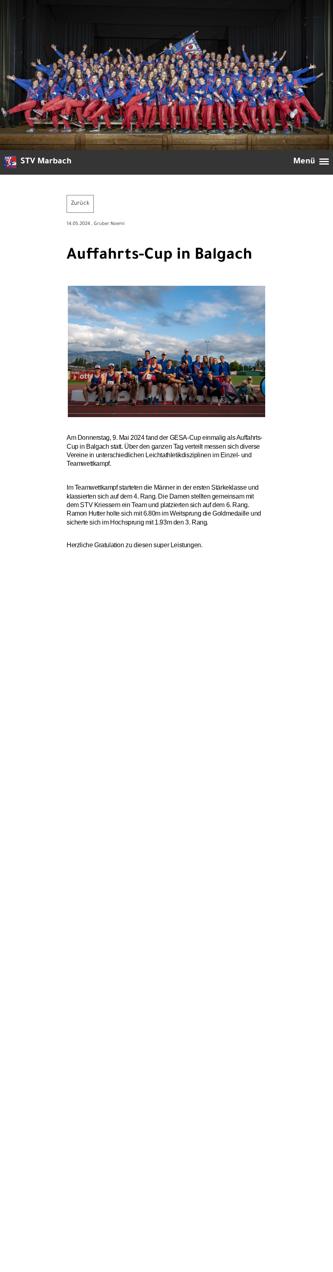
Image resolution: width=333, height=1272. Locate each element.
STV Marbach (45, 162)
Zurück (80, 204)
